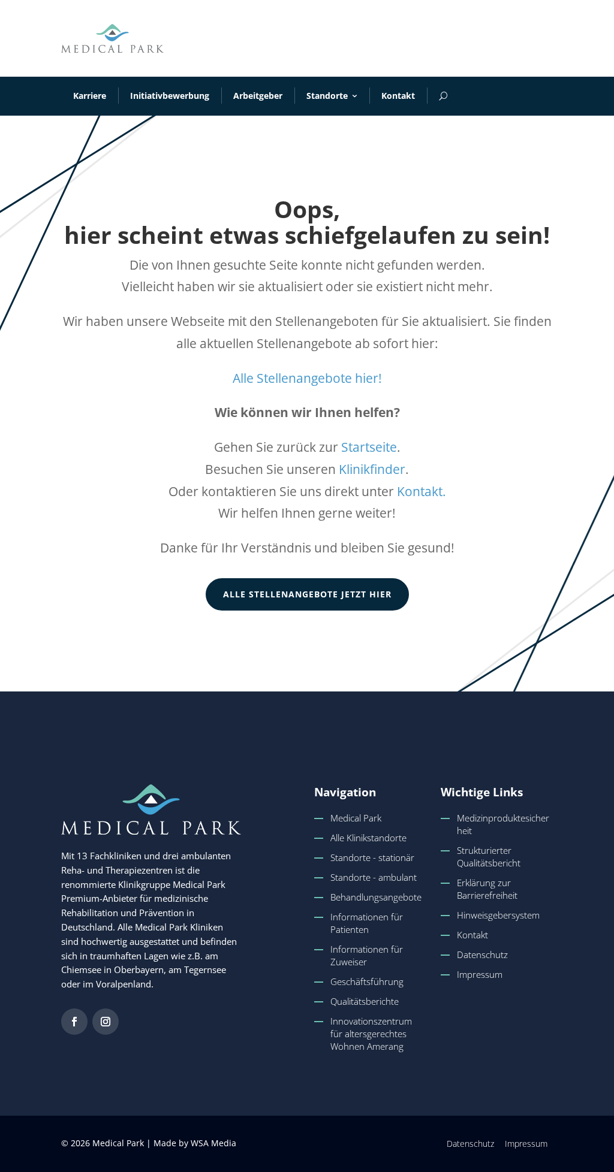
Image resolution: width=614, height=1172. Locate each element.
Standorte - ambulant (373, 877)
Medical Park (355, 818)
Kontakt (472, 935)
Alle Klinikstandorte (368, 838)
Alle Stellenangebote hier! (307, 378)
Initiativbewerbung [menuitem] (169, 95)
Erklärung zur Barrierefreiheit (487, 889)
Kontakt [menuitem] (398, 95)
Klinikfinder (372, 469)
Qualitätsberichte (364, 1001)
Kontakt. (421, 491)
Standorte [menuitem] (327, 95)
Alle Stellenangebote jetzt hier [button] (307, 594)
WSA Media (213, 1143)
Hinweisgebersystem (498, 915)
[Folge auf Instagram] (105, 1021)
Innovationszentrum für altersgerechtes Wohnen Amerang (371, 1033)
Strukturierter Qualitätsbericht (488, 856)
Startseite (369, 447)
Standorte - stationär (372, 857)
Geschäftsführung (367, 981)
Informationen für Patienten (366, 923)
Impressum (479, 974)
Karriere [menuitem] (89, 95)
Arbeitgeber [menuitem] (257, 95)
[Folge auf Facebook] (74, 1021)
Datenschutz (482, 954)
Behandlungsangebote (376, 897)
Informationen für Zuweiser (366, 955)
